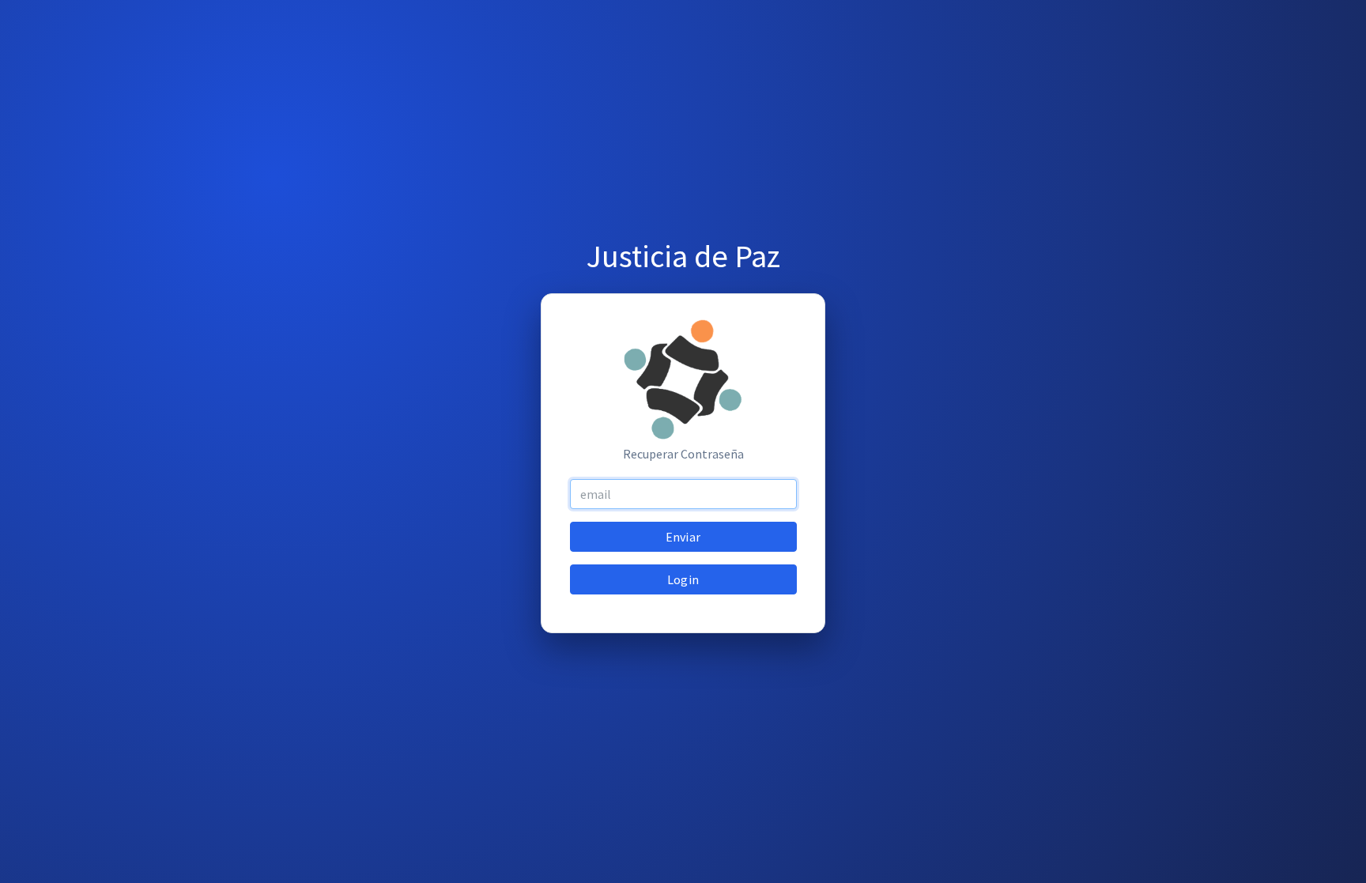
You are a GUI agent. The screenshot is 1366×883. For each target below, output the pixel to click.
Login (683, 579)
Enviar (683, 537)
